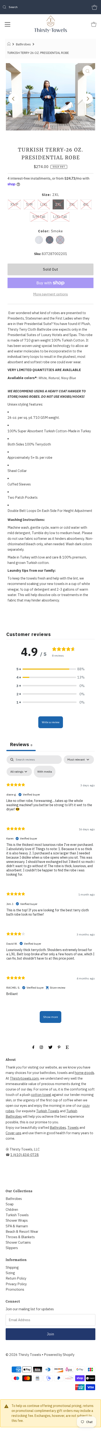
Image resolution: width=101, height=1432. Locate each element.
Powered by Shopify (59, 1354)
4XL (86, 204)
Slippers (12, 1248)
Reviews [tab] (21, 744)
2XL (58, 204)
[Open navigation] (7, 24)
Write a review (50, 722)
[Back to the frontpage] (9, 44)
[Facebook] (33, 1047)
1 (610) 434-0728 (24, 1154)
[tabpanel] (50, 891)
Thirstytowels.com (24, 1078)
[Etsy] (67, 1047)
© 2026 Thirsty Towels (23, 1354)
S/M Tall (38, 216)
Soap (10, 1204)
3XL (72, 204)
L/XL (43, 204)
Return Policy (16, 1278)
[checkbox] (44, 772)
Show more (50, 1017)
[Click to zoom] (87, 70)
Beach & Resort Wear (22, 1231)
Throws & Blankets (20, 1237)
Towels (73, 1127)
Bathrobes (23, 44)
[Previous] (13, 98)
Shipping (12, 1267)
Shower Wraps (17, 1220)
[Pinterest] (59, 1047)
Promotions (15, 1289)
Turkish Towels (47, 1111)
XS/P (14, 204)
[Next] (87, 98)
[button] (50, 669)
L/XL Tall (60, 216)
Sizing (10, 1273)
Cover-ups (13, 1133)
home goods (84, 1072)
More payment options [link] (50, 294)
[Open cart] (94, 7)
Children (12, 1209)
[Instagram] (41, 1047)
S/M (29, 204)
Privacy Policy (16, 1284)
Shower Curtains (18, 1242)
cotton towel (41, 1094)
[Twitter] (50, 1047)
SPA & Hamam (17, 1226)
